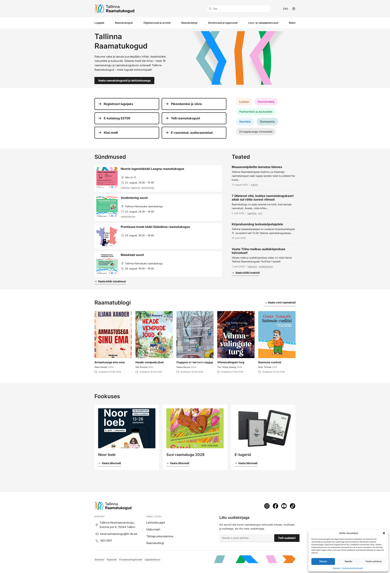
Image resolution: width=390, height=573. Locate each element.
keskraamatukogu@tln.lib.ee (118, 533)
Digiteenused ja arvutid (157, 22)
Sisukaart (99, 559)
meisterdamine (128, 216)
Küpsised (336, 568)
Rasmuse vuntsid (269, 362)
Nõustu (323, 561)
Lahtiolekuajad (155, 522)
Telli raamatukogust (185, 118)
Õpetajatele (267, 121)
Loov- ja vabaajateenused (263, 22)
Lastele (244, 101)
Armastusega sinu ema (109, 362)
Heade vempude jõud (149, 362)
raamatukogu (147, 187)
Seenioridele (266, 101)
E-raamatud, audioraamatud (192, 132)
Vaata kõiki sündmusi (112, 281)
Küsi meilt (111, 132)
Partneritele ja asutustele (256, 111)
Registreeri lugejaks (118, 104)
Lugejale (99, 22)
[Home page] (114, 8)
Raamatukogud (124, 22)
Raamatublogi (189, 22)
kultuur (254, 184)
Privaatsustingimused (130, 559)
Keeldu (348, 561)
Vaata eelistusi (373, 561)
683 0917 (106, 540)
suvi (260, 213)
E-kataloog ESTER (117, 118)
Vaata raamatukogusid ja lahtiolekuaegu (124, 80)
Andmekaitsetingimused (352, 568)
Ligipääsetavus (152, 559)
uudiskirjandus (266, 266)
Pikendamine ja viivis (186, 104)
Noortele (245, 121)
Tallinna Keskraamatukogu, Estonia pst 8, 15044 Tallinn (117, 525)
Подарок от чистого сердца (194, 362)
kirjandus (125, 187)
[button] (383, 533)
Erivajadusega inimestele (256, 131)
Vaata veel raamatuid (282, 302)
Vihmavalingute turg (230, 362)
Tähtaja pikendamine (159, 536)
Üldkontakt (153, 529)
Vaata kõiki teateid (247, 272)
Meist (292, 22)
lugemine (135, 187)
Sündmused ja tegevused (223, 22)
